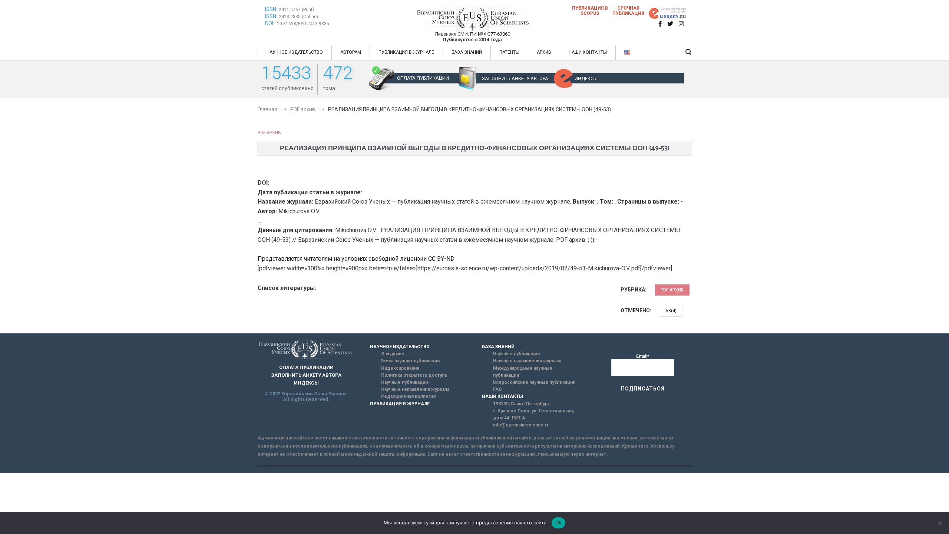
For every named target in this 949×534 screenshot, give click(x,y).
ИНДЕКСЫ (586, 78)
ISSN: (271, 9)
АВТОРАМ (350, 52)
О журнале (392, 353)
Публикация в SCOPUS (590, 11)
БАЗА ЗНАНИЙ (467, 52)
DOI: (270, 23)
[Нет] (939, 523)
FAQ (497, 389)
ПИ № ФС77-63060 (490, 34)
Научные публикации (404, 382)
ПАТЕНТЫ (509, 52)
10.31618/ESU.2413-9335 (303, 23)
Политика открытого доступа (414, 375)
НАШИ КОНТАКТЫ (588, 52)
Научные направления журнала (415, 389)
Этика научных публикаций (410, 360)
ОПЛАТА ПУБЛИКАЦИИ (423, 78)
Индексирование (400, 368)
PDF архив (269, 132)
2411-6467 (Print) (296, 9)
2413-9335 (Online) (298, 16)
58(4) (671, 310)
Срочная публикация (628, 11)
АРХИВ (544, 52)
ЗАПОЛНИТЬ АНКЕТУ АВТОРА (515, 78)
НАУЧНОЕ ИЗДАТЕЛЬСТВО (295, 52)
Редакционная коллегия (408, 396)
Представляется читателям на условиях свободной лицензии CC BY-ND (356, 258)
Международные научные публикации (522, 372)
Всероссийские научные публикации (534, 382)
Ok (558, 522)
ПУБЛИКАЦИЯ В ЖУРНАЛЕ (406, 52)
